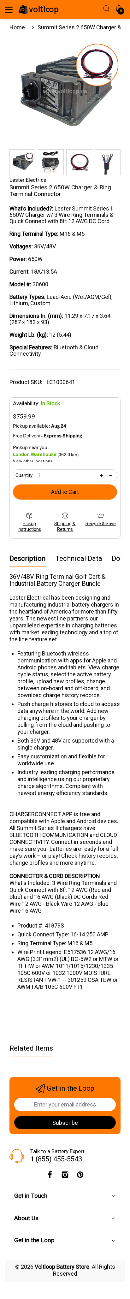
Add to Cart (65, 492)
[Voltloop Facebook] (50, 1176)
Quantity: (24, 475)
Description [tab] (27, 558)
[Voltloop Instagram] (65, 1176)
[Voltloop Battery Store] (38, 9)
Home (17, 27)
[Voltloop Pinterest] (80, 1176)
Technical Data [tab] (78, 558)
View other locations (32, 461)
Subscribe (65, 1122)
